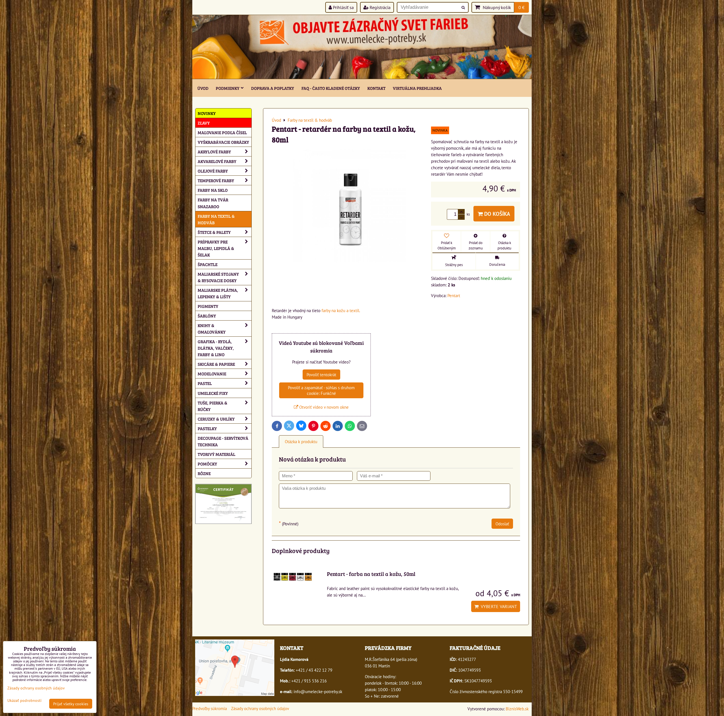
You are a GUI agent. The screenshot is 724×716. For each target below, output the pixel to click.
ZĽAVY (204, 123)
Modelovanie (212, 374)
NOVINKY (207, 113)
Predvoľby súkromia (209, 708)
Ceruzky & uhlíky (216, 419)
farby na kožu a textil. (341, 310)
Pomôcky (207, 464)
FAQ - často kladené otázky (330, 88)
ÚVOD (202, 88)
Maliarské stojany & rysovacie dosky (218, 277)
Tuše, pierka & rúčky (212, 406)
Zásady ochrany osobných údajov (260, 708)
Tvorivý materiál (216, 454)
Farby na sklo (213, 190)
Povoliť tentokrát (321, 374)
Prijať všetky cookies (70, 703)
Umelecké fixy (213, 393)
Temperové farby (216, 180)
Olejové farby (213, 171)
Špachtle (207, 264)
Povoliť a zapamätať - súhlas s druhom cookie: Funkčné (321, 390)
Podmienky (228, 88)
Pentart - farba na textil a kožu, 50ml (371, 573)
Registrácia (380, 7)
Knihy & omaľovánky (212, 328)
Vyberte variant (498, 606)
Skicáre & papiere (216, 364)
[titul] (362, 77)
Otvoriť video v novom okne (323, 407)
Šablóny (207, 316)
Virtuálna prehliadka (417, 88)
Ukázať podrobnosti (24, 700)
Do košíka (496, 213)
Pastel (205, 383)
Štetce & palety (214, 232)
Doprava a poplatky (272, 88)
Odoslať (502, 523)
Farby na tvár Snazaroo (213, 203)
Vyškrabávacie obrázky (223, 142)
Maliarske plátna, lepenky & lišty (218, 293)
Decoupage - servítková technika (223, 441)
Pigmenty (208, 306)
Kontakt (376, 88)
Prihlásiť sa (343, 7)
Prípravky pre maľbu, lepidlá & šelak (216, 248)
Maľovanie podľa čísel (222, 132)
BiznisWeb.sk (517, 708)
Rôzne (204, 473)
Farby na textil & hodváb (216, 219)
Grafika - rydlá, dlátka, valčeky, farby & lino (216, 347)
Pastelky (207, 428)
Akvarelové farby (217, 161)
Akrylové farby (214, 151)
